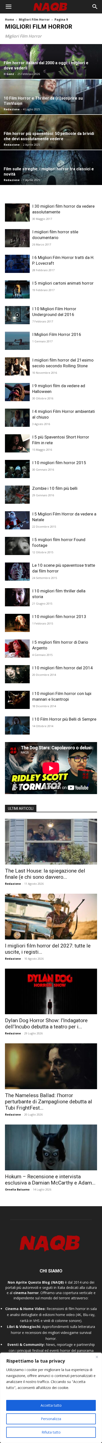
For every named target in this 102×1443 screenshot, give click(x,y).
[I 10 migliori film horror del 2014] (17, 674)
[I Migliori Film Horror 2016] (17, 341)
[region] (51, 1398)
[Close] (97, 1357)
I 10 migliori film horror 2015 (59, 462)
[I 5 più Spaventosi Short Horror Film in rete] (17, 443)
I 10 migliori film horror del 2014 (62, 667)
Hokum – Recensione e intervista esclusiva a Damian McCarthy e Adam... (50, 1180)
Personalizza (51, 1418)
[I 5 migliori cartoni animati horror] (17, 289)
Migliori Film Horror (34, 19)
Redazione (12, 109)
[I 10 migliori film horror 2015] (17, 469)
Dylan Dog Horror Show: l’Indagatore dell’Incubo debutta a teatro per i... (46, 1023)
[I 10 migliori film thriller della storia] (17, 597)
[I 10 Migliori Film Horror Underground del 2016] (17, 315)
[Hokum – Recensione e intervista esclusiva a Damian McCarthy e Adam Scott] (51, 1147)
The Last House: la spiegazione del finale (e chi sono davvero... (45, 874)
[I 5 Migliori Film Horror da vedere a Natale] (17, 520)
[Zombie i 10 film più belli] (17, 495)
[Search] (95, 6)
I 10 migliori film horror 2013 (59, 616)
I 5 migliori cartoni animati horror (63, 283)
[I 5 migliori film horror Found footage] (17, 546)
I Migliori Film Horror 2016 (56, 334)
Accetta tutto (51, 1405)
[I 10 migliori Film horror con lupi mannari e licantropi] (17, 700)
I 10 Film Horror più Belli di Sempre (64, 719)
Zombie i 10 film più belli (54, 488)
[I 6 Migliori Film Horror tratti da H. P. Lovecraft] (17, 264)
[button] (8, 6)
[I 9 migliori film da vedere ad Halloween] (17, 392)
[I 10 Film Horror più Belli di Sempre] (17, 725)
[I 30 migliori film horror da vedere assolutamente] (17, 212)
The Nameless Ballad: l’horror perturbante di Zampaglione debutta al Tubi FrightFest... (48, 1101)
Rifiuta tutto (51, 1432)
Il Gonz (9, 74)
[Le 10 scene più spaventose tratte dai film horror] (17, 572)
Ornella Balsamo (17, 1189)
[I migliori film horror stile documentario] (17, 238)
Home (9, 19)
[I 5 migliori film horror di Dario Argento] (17, 648)
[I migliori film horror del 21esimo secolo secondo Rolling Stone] (17, 366)
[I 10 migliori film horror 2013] (17, 623)
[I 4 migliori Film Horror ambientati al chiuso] (17, 418)
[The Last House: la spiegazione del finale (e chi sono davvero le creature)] (51, 842)
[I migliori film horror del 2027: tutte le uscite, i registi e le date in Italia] (51, 917)
